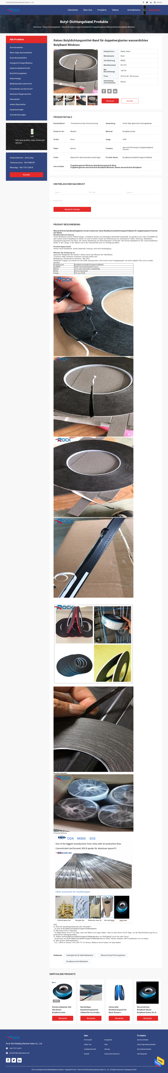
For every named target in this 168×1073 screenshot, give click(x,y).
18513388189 (29, 163)
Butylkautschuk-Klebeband (77, 961)
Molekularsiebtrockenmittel (21, 84)
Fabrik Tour (88, 1044)
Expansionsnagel (16, 110)
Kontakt (26, 175)
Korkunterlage (15, 79)
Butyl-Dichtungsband (51, 27)
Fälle (105, 1044)
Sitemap (107, 1049)
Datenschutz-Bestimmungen (112, 1054)
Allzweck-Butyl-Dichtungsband (113, 955)
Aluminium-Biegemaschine (20, 94)
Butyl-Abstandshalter (18, 58)
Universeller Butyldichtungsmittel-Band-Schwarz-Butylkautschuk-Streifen (119, 1010)
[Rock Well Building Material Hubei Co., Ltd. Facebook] (143, 2)
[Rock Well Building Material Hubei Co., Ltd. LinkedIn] (151, 2)
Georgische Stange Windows (21, 63)
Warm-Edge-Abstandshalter (21, 53)
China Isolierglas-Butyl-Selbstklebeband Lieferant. (48, 1070)
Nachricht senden (72, 209)
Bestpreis (110, 101)
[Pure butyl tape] (75, 71)
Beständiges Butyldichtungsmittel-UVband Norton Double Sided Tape (89, 1010)
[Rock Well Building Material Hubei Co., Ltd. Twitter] (147, 2)
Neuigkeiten (108, 1040)
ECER (135, 1070)
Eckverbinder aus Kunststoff (21, 89)
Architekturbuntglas (18, 115)
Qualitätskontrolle (90, 1049)
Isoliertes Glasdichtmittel (20, 68)
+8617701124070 (26, 168)
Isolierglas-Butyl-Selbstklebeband (79, 955)
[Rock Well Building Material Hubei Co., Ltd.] (14, 10)
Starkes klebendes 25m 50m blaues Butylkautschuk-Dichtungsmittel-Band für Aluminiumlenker (61, 1010)
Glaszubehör (15, 99)
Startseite (37, 27)
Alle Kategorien (142, 1054)
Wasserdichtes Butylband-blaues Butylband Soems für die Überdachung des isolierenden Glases (147, 1010)
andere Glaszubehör (18, 104)
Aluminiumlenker (16, 47)
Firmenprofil (88, 1040)
